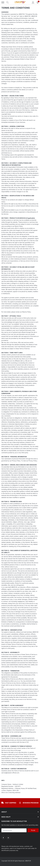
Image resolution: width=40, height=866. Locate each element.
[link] (3, 837)
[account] (33, 2)
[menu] (2, 2)
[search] (7, 2)
